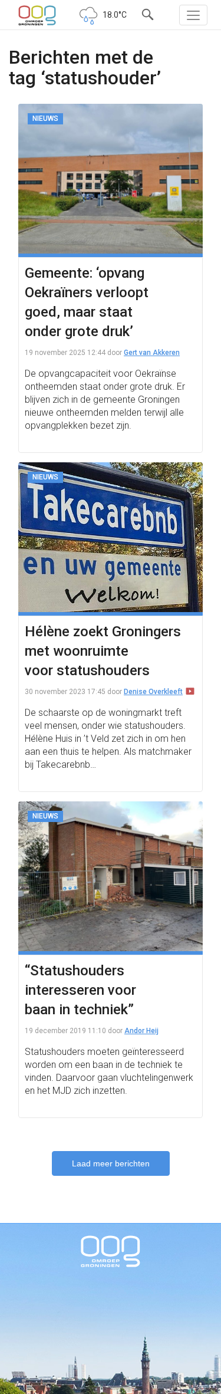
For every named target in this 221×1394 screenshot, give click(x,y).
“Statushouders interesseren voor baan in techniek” (80, 990)
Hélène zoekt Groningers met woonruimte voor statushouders (103, 651)
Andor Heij (141, 1031)
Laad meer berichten (111, 1163)
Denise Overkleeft (153, 692)
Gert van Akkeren (152, 352)
